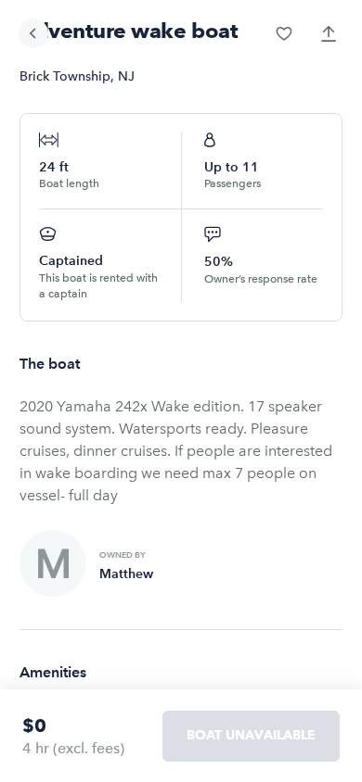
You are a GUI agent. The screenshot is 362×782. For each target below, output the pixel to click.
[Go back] (33, 33)
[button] (284, 33)
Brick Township (64, 76)
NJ (126, 76)
